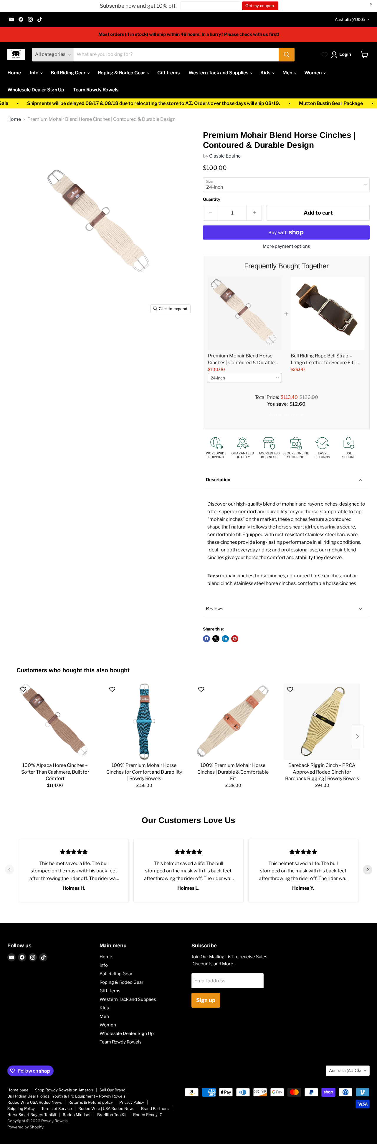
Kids (265, 73)
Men (287, 73)
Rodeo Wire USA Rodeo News (34, 1102)
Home (14, 73)
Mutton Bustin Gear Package (306, 103)
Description (218, 479)
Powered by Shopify (25, 1127)
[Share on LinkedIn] (225, 638)
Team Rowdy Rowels (95, 90)
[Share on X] (215, 638)
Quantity (211, 199)
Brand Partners (155, 1108)
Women (313, 73)
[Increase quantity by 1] (254, 213)
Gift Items (168, 73)
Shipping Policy (21, 1108)
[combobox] (245, 377)
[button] (342, 54)
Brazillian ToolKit (112, 1114)
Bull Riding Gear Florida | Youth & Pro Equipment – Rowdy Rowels (66, 1096)
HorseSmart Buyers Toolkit (31, 1114)
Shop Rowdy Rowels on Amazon (64, 1090)
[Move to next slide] (368, 870)
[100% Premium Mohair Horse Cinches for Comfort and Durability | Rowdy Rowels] (144, 721)
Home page (18, 1090)
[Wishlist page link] (325, 55)
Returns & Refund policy (90, 1102)
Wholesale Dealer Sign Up (35, 90)
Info (34, 73)
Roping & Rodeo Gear (122, 73)
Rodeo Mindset (77, 1114)
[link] (245, 313)
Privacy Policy (131, 1102)
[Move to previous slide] (9, 870)
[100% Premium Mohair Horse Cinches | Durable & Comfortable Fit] (233, 721)
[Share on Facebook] (206, 638)
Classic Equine (225, 156)
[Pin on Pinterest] (234, 638)
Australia (350, 19)
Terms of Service (56, 1108)
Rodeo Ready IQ (148, 1114)
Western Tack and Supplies (218, 73)
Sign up (205, 1000)
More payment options (286, 246)
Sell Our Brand (112, 1090)
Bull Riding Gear (69, 73)
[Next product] (357, 736)
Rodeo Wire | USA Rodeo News (106, 1108)
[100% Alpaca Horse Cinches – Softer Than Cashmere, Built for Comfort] (55, 721)
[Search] (287, 54)
